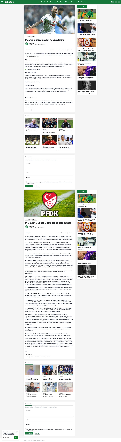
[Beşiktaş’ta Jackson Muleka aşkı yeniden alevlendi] (49, 390)
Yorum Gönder (29, 186)
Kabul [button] (16, 437)
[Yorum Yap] (60, 50)
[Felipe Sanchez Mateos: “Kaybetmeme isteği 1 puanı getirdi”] (32, 390)
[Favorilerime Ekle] (57, 50)
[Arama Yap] (116, 2)
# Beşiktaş (28, 109)
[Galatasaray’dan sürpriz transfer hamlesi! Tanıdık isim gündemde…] (87, 44)
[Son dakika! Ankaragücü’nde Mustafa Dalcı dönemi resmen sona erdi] (49, 126)
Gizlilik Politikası (6, 437)
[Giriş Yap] (119, 2)
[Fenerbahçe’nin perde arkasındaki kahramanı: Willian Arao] (32, 143)
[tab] (92, 6)
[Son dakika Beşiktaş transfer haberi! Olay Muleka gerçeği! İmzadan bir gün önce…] (65, 143)
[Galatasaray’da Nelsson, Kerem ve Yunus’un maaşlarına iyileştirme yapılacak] (49, 143)
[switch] (112, 2)
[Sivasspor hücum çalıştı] (32, 126)
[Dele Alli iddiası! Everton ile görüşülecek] (87, 58)
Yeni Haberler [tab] (82, 6)
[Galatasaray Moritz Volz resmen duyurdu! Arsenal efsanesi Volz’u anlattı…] (32, 373)
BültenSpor (9, 2)
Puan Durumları (82, 1)
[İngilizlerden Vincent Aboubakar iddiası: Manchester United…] (87, 73)
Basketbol (46, 1)
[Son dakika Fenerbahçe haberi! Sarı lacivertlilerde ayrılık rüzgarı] (65, 373)
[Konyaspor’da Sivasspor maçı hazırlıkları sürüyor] (87, 16)
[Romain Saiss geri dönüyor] (65, 126)
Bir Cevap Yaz (28, 156)
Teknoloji (67, 1)
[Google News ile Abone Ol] (29, 50)
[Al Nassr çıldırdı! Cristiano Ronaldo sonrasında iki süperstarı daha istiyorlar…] (87, 30)
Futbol (40, 1)
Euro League (53, 1)
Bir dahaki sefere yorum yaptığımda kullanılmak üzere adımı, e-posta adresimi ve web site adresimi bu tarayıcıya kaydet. (49, 182)
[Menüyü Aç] (2, 2)
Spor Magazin (60, 1)
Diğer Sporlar (74, 1)
